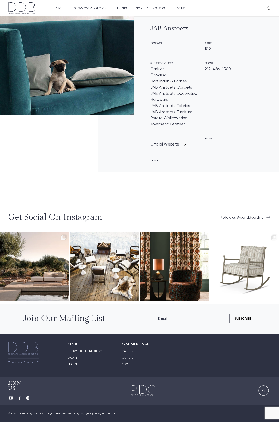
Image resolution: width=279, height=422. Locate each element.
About (60, 8)
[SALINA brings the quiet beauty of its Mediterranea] (34, 266)
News (126, 364)
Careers (128, 351)
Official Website (164, 144)
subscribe (242, 318)
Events (122, 8)
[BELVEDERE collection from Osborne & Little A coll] (174, 266)
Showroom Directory (91, 8)
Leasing (179, 8)
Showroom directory (85, 351)
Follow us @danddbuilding (242, 217)
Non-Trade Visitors (150, 8)
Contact (128, 357)
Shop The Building (135, 344)
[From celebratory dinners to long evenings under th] (104, 266)
